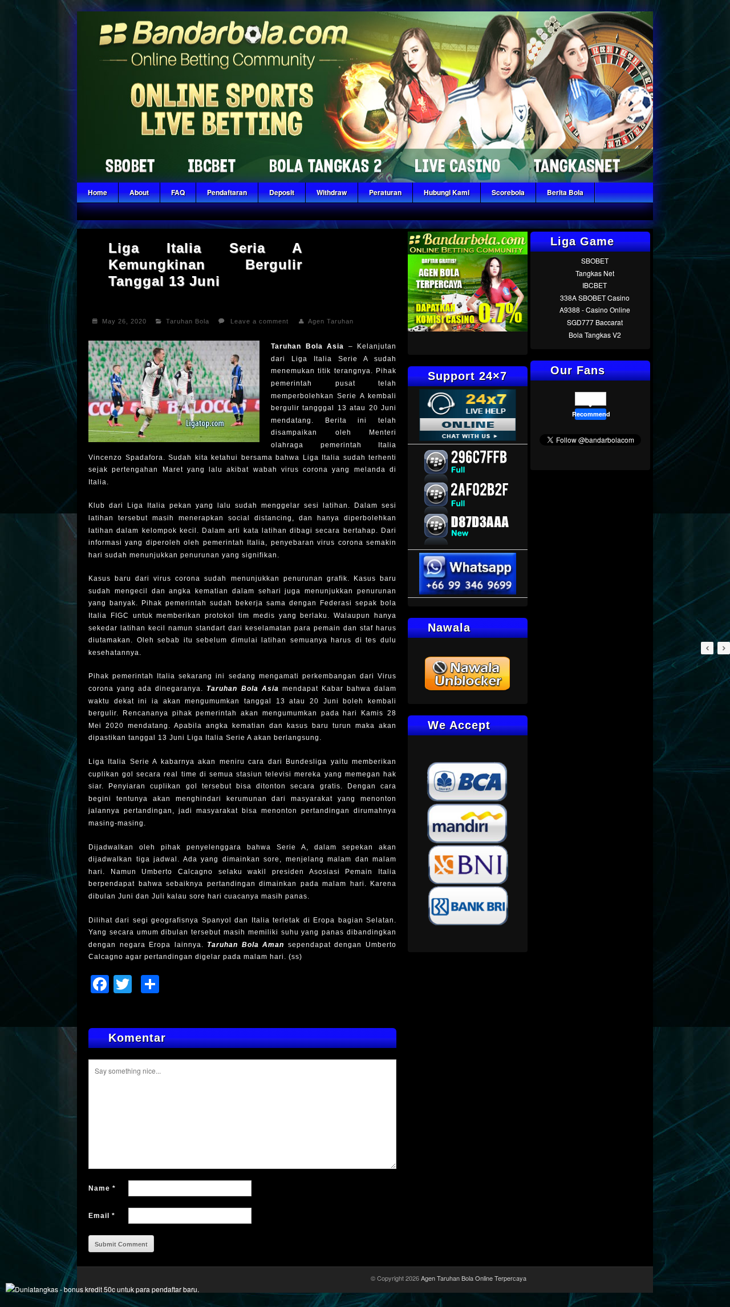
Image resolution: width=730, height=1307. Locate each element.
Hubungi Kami (446, 192)
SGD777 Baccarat (595, 322)
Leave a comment (259, 321)
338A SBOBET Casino (595, 297)
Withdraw (332, 192)
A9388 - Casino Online (594, 309)
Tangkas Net (594, 273)
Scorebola (508, 192)
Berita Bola (565, 192)
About (139, 192)
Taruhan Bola (187, 321)
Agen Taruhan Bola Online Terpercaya (473, 1277)
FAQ (178, 192)
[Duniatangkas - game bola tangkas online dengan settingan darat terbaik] (102, 1289)
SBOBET (595, 260)
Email (101, 1216)
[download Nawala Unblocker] (467, 689)
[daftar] (468, 328)
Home (97, 192)
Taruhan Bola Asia (307, 346)
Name (102, 1188)
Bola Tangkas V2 (595, 334)
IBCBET (594, 285)
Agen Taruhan (331, 321)
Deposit (281, 192)
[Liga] (365, 179)
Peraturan (385, 192)
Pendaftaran (227, 192)
